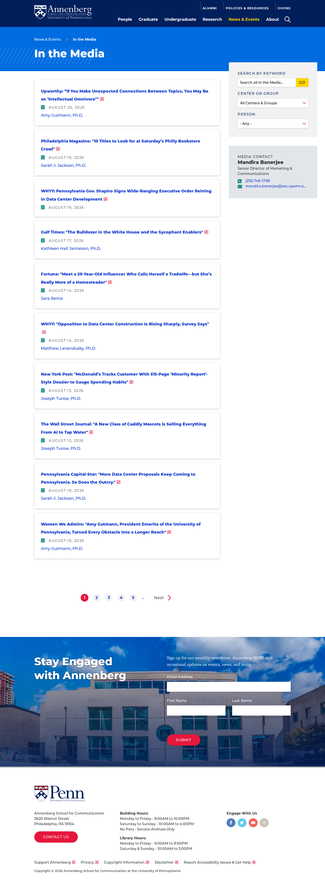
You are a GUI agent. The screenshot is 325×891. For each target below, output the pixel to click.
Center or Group (258, 93)
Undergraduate (180, 19)
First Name (177, 701)
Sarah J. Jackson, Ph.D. (63, 165)
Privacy (87, 862)
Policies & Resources (247, 8)
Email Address (180, 677)
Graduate (148, 19)
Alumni (210, 8)
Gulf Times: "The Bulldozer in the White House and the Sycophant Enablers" (122, 232)
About (272, 19)
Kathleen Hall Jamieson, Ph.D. (71, 248)
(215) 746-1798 (257, 181)
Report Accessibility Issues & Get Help (217, 862)
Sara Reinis (52, 298)
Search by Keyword (261, 73)
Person (247, 114)
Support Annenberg (52, 862)
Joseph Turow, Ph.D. (61, 398)
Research (212, 19)
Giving (284, 8)
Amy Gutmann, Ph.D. (62, 115)
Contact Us (56, 837)
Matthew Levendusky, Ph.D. (68, 348)
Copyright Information (124, 862)
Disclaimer (164, 862)
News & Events (244, 19)
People (125, 19)
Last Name (242, 701)
